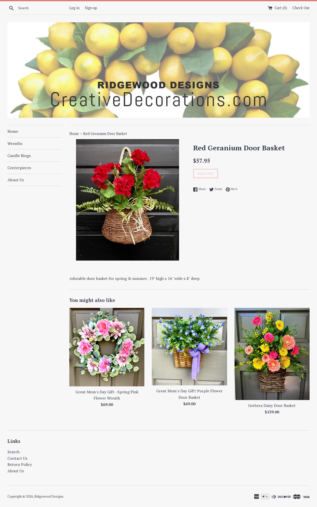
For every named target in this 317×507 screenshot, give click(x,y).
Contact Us (17, 458)
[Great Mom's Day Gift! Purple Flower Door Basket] (189, 346)
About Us (15, 180)
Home (12, 131)
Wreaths (14, 143)
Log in (74, 7)
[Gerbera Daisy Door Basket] (272, 354)
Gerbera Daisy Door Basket (272, 405)
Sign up (91, 7)
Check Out (301, 7)
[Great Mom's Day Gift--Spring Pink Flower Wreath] (106, 347)
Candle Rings (19, 155)
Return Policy (19, 464)
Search (13, 451)
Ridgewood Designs (48, 496)
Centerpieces (19, 167)
